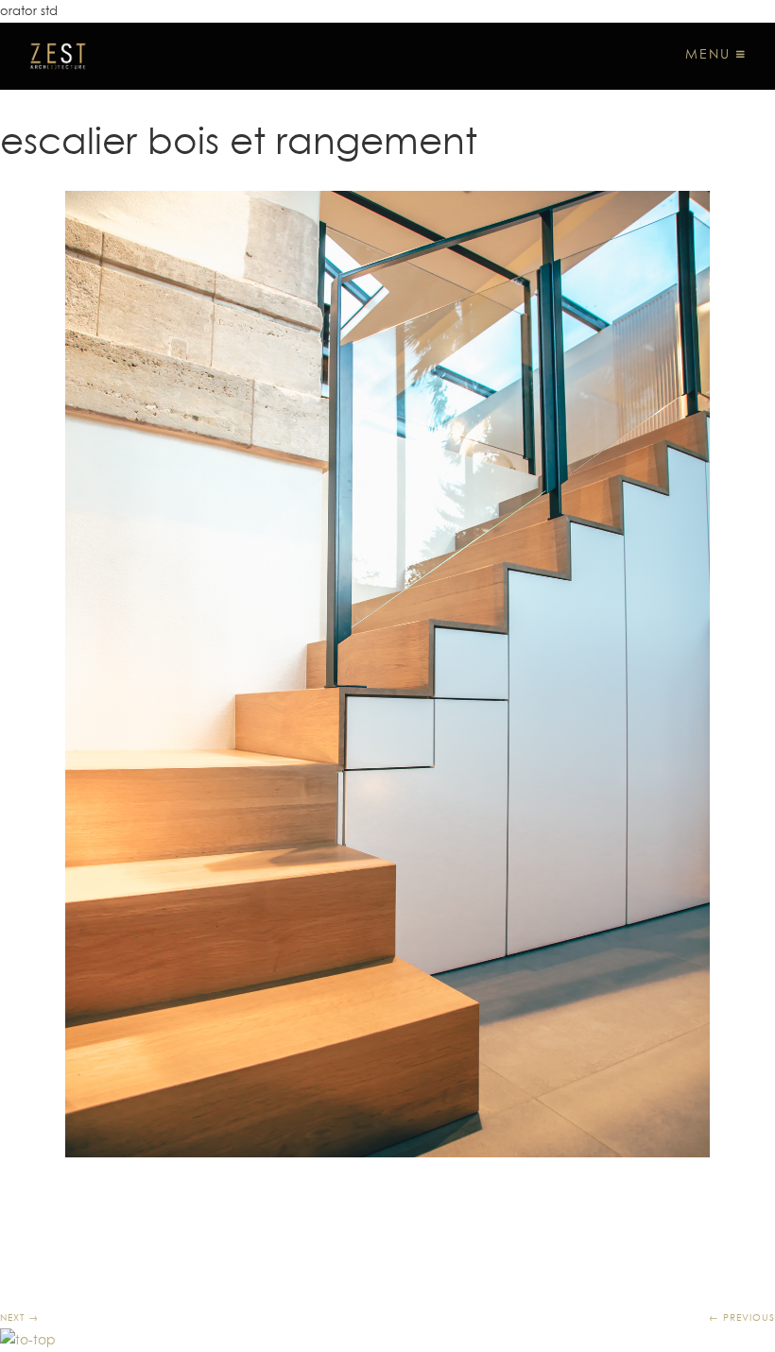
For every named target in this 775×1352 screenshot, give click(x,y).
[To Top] (28, 1339)
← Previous (742, 1317)
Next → (19, 1317)
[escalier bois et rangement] (387, 674)
